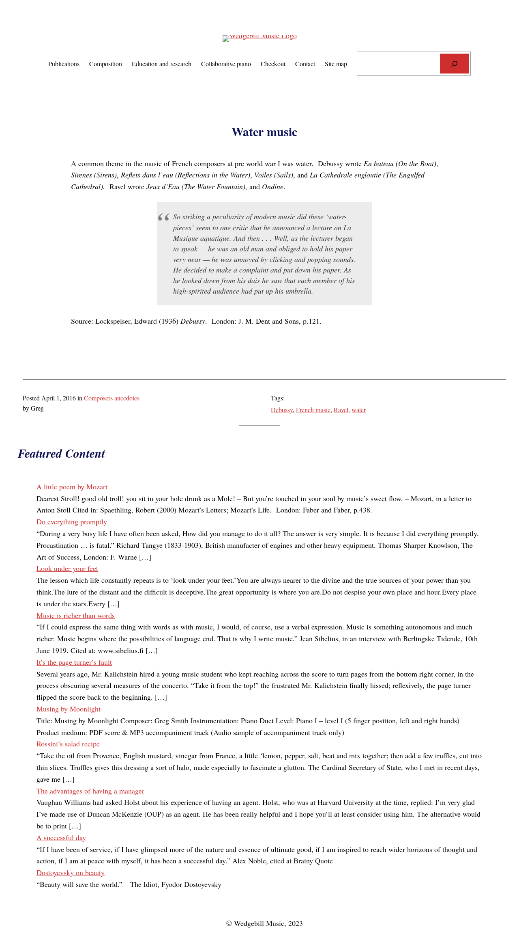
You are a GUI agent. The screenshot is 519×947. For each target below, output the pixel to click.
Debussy (282, 409)
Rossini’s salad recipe (68, 743)
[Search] (454, 64)
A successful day (61, 837)
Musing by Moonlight (68, 708)
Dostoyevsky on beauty (70, 872)
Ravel (341, 409)
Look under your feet (67, 568)
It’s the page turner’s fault (74, 662)
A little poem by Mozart (71, 486)
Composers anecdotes (111, 398)
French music (313, 409)
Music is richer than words (75, 615)
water (359, 409)
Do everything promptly (71, 521)
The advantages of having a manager (90, 791)
